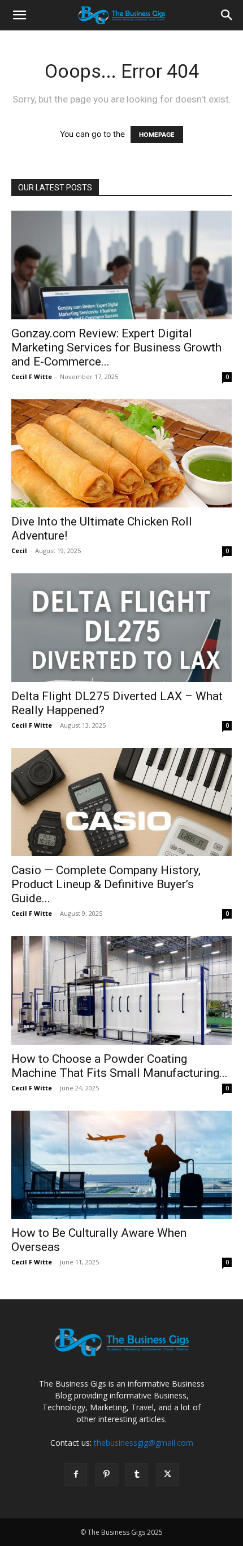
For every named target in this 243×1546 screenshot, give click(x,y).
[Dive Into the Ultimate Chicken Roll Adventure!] (121, 453)
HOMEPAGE (157, 135)
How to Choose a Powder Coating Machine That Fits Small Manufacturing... (119, 1066)
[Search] (227, 15)
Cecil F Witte (31, 376)
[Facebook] (75, 1474)
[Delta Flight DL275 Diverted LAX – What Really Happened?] (121, 627)
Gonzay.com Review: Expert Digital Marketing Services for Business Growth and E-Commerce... (116, 347)
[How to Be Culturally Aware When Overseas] (121, 1165)
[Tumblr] (136, 1474)
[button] (19, 15)
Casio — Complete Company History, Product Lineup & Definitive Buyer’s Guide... (106, 884)
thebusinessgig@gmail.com (143, 1442)
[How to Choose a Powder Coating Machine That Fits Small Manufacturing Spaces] (121, 990)
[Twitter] (167, 1474)
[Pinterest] (106, 1474)
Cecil (19, 550)
